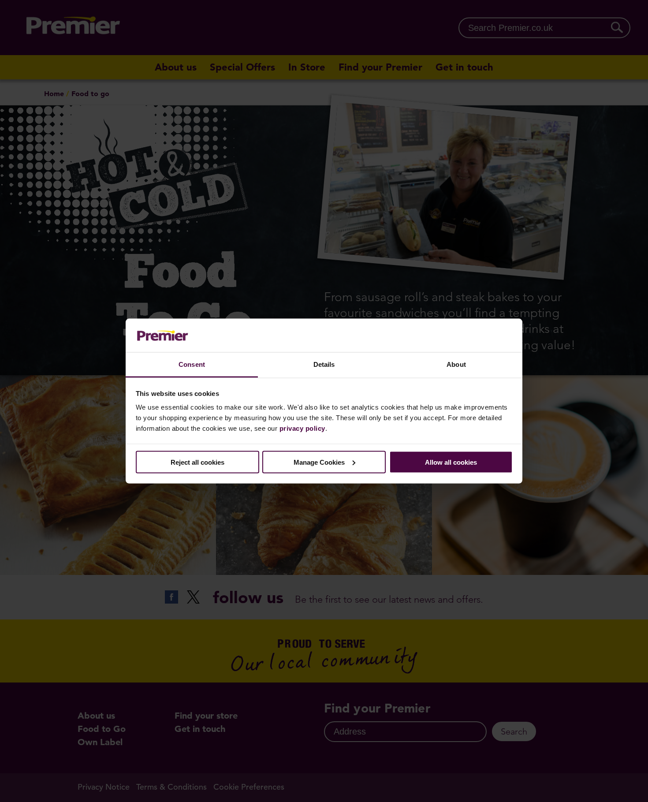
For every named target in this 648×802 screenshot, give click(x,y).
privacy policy (302, 428)
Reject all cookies (197, 462)
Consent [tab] (192, 364)
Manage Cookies (319, 462)
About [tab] (456, 364)
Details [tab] (324, 364)
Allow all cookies (451, 462)
